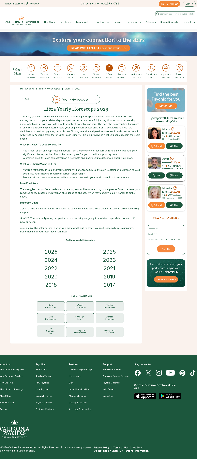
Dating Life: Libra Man (109, 331)
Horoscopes (132, 22)
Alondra (167, 188)
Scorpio (122, 74)
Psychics (64, 22)
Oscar (165, 159)
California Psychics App (80, 369)
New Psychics (42, 382)
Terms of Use (120, 447)
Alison (166, 129)
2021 (109, 268)
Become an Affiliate (112, 369)
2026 (51, 252)
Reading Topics (43, 376)
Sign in (189, 4)
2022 (51, 268)
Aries (31, 74)
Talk (156, 175)
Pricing (117, 22)
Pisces (179, 74)
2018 (51, 285)
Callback (156, 146)
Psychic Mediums (44, 402)
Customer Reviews (45, 409)
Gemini (57, 74)
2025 (109, 252)
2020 (51, 276)
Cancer (71, 74)
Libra (109, 74)
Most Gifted (5, 396)
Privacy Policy (101, 447)
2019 (109, 276)
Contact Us (188, 22)
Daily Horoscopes (50, 306)
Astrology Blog (79, 318)
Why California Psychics (11, 376)
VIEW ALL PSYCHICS (165, 217)
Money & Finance (77, 396)
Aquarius (166, 74)
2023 (109, 260)
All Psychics (41, 369)
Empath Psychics (44, 396)
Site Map (137, 447)
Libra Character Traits (50, 330)
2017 (109, 285)
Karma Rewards (169, 22)
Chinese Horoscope (110, 318)
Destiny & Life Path (78, 402)
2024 (51, 260)
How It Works (101, 22)
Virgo (96, 74)
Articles (150, 22)
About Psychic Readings (11, 389)
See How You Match (166, 279)
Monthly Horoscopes (109, 306)
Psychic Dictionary (111, 382)
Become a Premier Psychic (115, 376)
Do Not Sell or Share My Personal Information (121, 450)
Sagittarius (136, 74)
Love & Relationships (79, 389)
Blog (71, 382)
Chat (174, 146)
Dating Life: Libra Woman (80, 331)
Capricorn (151, 74)
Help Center (108, 389)
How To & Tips (7, 402)
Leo (83, 74)
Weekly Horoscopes (80, 306)
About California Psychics (12, 369)
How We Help (6, 382)
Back (27, 99)
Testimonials (82, 22)
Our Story (49, 22)
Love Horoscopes (50, 318)
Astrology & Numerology (81, 409)
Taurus (44, 74)
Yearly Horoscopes (49, 88)
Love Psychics (42, 389)
